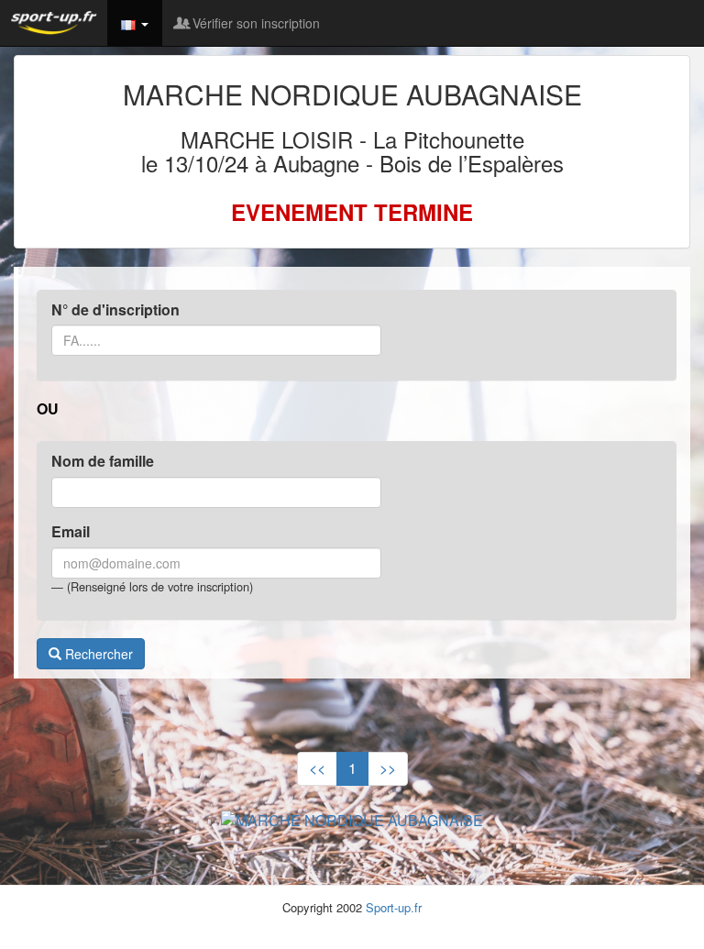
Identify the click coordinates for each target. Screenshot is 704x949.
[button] (134, 23)
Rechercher (97, 654)
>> (388, 767)
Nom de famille (102, 461)
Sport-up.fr (394, 907)
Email (70, 532)
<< (317, 767)
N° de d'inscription (115, 310)
